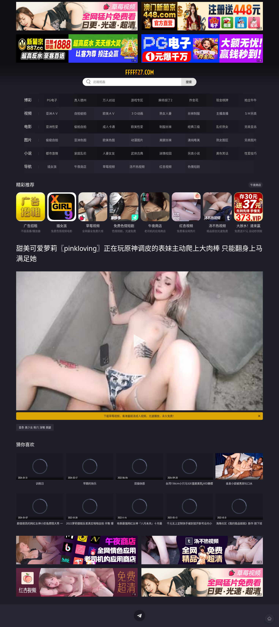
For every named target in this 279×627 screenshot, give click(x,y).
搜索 (189, 82)
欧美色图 (109, 140)
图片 (28, 140)
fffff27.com (139, 72)
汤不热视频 (137, 167)
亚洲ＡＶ (52, 113)
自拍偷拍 (80, 113)
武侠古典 (137, 153)
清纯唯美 (194, 140)
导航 (28, 166)
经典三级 (194, 127)
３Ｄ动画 (137, 113)
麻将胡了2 (165, 100)
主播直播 (222, 113)
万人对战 (109, 100)
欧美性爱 (137, 127)
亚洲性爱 (52, 127)
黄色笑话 (222, 153)
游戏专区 (137, 100)
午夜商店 (80, 167)
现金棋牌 (222, 100)
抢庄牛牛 (250, 100)
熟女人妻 (165, 113)
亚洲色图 (80, 140)
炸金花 (193, 100)
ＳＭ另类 (250, 113)
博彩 (28, 100)
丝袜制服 (194, 113)
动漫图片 (137, 140)
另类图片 (250, 140)
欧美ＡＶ (109, 113)
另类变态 (250, 127)
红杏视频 (165, 167)
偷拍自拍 (80, 127)
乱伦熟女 (222, 127)
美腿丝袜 (165, 140)
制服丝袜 (165, 127)
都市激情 (52, 153)
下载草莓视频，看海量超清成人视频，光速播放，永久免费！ (139, 416)
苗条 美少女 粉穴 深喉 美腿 (35, 427)
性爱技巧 (250, 153)
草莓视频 (109, 167)
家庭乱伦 (80, 153)
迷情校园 (165, 153)
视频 (28, 113)
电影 (28, 126)
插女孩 (52, 167)
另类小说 (194, 153)
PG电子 (52, 100)
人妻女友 (109, 153)
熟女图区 (222, 140)
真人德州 (80, 100)
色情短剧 (194, 167)
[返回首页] (269, 618)
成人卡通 (109, 127)
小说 (28, 153)
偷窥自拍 (52, 140)
